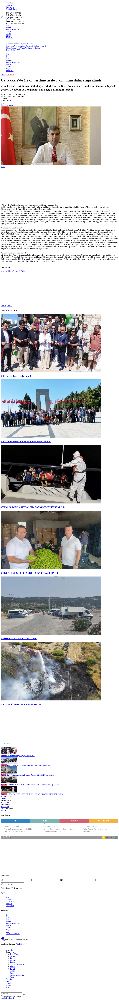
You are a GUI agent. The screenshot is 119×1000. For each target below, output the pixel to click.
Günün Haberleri (12, 9)
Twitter (15, 44)
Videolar (9, 5)
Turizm (37, 48)
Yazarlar (9, 983)
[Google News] (7, 105)
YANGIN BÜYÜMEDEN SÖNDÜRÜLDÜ (21, 704)
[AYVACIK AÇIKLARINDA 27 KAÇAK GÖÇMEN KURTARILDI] (51, 503)
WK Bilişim (20, 944)
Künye (8, 50)
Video (8, 981)
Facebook (9, 44)
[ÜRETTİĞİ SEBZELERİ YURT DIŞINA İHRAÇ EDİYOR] (51, 568)
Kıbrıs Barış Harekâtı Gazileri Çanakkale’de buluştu (26, 441)
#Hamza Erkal (6, 271)
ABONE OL (6, 811)
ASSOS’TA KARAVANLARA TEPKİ (19, 638)
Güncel (8, 25)
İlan (7, 23)
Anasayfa (4, 75)
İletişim (13, 50)
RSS (18, 50)
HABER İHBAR (7, 998)
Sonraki (9, 306)
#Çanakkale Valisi (18, 271)
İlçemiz (8, 27)
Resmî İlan (9, 38)
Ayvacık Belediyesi (13, 29)
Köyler (8, 34)
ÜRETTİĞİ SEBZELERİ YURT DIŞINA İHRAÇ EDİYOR (29, 573)
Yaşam (8, 21)
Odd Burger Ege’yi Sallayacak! (16, 376)
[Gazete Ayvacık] (7, 17)
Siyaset (8, 32)
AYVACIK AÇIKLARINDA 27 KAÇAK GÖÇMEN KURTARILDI (33, 507)
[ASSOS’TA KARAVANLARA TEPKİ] (51, 634)
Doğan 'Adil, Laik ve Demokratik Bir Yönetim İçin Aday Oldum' (33, 785)
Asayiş (8, 36)
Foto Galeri (10, 3)
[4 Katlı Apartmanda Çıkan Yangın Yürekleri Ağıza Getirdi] (9, 773)
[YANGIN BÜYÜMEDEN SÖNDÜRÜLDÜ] (51, 700)
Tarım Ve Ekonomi (27, 48)
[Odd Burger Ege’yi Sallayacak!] (51, 371)
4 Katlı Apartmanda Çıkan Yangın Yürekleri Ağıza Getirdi (30, 775)
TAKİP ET (5, 802)
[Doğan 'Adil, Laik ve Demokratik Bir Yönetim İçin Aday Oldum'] (9, 782)
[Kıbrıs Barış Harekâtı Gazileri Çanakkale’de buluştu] (51, 437)
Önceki (3, 306)
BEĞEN (4, 798)
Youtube (29, 44)
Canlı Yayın (10, 7)
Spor (18, 48)
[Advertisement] (59, 186)
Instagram (22, 44)
